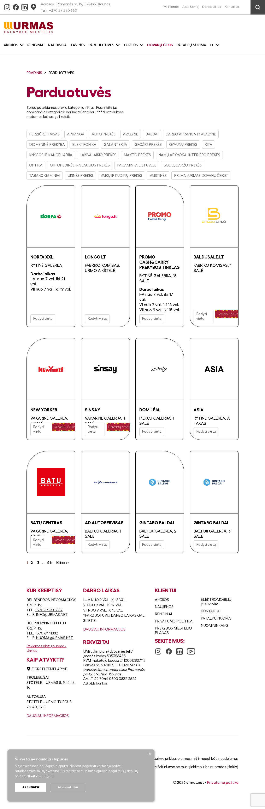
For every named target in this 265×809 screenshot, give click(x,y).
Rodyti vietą (43, 318)
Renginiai (35, 45)
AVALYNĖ (130, 134)
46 (49, 563)
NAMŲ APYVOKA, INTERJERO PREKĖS (189, 155)
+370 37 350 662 (63, 10)
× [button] (149, 753)
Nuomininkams (214, 625)
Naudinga (57, 45)
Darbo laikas (211, 6)
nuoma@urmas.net (54, 638)
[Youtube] (191, 649)
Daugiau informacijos (47, 716)
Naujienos (164, 607)
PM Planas (171, 6)
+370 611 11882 (46, 633)
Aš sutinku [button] (30, 787)
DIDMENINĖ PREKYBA (47, 144)
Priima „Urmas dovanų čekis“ (201, 175)
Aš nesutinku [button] (68, 787)
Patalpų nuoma (191, 45)
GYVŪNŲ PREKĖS (183, 144)
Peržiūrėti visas (44, 134)
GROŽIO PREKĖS (148, 144)
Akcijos (162, 600)
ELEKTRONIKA (84, 144)
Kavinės (77, 45)
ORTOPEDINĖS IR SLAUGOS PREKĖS (80, 165)
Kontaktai (232, 6)
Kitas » (62, 563)
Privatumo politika (174, 621)
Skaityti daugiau (40, 776)
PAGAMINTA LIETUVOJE (136, 165)
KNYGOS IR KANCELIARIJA (50, 155)
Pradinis (34, 73)
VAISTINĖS (158, 175)
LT (212, 45)
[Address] (33, 6)
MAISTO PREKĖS (137, 155)
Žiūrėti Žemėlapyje (49, 669)
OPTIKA (35, 165)
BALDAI (152, 134)
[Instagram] (7, 6)
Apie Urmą (190, 6)
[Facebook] (15, 6)
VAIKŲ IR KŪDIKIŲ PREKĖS (121, 175)
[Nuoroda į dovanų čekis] (227, 314)
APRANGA (75, 134)
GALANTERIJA (115, 144)
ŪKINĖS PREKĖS (80, 175)
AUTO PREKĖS (104, 134)
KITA (208, 144)
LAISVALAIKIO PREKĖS (98, 155)
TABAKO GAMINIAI (44, 175)
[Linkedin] (24, 6)
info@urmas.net (52, 614)
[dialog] (80, 775)
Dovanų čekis (160, 45)
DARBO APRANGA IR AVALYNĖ (191, 134)
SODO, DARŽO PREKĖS (183, 165)
